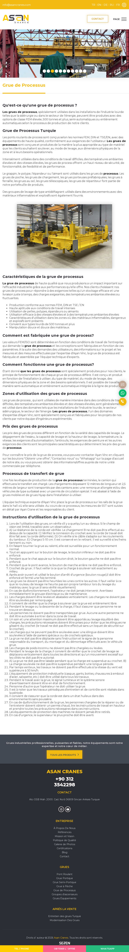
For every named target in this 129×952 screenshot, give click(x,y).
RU (112, 4)
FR (118, 4)
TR (93, 4)
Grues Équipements (64, 898)
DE (106, 4)
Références (64, 832)
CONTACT (98, 18)
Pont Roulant (64, 874)
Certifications (64, 848)
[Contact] (122, 384)
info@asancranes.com (17, 4)
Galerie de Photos (64, 844)
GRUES (64, 867)
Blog (64, 852)
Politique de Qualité (64, 840)
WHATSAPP (107, 948)
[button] (44, 71)
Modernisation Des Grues (64, 920)
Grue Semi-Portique (64, 882)
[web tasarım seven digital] (64, 943)
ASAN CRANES (64, 771)
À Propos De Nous (64, 828)
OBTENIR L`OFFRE (64, 948)
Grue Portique (64, 878)
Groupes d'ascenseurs (64, 894)
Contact (64, 856)
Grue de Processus (64, 890)
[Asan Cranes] (16, 19)
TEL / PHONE (21, 948)
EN (99, 4)
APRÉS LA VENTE (64, 909)
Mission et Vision (64, 836)
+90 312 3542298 (64, 782)
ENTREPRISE (64, 821)
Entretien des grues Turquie (64, 916)
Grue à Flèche (64, 886)
